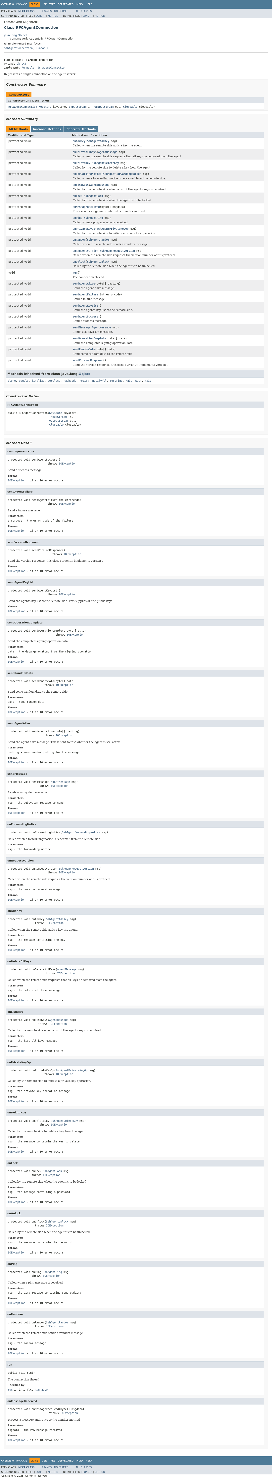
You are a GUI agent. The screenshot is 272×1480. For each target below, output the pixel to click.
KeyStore (45, 106)
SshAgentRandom (98, 239)
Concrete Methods (81, 129)
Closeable (130, 106)
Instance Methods (47, 129)
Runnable (42, 48)
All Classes (84, 11)
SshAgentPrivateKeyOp (112, 228)
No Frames (61, 11)
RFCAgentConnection (22, 106)
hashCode (70, 380)
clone (12, 380)
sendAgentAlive (84, 283)
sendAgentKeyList (85, 305)
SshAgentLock (93, 195)
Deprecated (65, 4)
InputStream (77, 106)
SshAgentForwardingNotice (122, 173)
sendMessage (81, 327)
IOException (67, 463)
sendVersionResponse (88, 360)
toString (116, 380)
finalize (38, 380)
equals (23, 380)
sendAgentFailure (85, 294)
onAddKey (79, 141)
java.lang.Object (15, 35)
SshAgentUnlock (98, 261)
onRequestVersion (85, 250)
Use (44, 4)
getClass (54, 380)
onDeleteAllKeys (85, 152)
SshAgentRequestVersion (117, 250)
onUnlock (79, 261)
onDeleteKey (81, 163)
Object (21, 63)
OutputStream (103, 106)
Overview (7, 4)
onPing (77, 217)
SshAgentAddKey (98, 141)
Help (89, 4)
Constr (40, 16)
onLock (77, 195)
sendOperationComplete (89, 338)
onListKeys (81, 184)
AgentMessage (107, 152)
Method (53, 16)
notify (84, 380)
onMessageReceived (86, 206)
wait (129, 380)
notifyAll (99, 380)
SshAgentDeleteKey (105, 163)
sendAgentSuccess (85, 316)
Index (79, 4)
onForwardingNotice (87, 173)
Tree (52, 4)
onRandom (79, 239)
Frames (47, 11)
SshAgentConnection (18, 48)
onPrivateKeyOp (84, 228)
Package (21, 4)
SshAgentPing (93, 217)
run (75, 272)
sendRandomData (84, 349)
